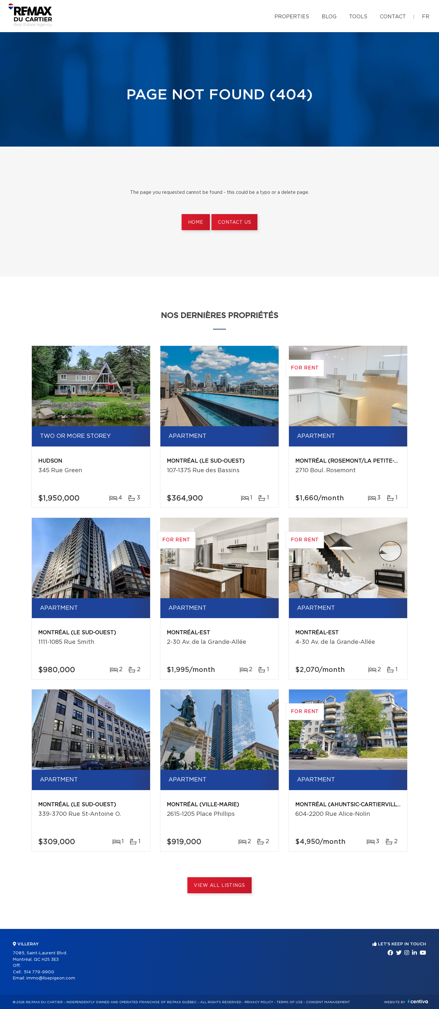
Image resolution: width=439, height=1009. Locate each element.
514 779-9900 (39, 972)
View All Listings (219, 885)
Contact (393, 16)
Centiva (418, 1001)
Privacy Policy (259, 1002)
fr (425, 16)
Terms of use (289, 1002)
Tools (358, 16)
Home (195, 222)
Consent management (328, 1002)
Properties (291, 16)
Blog (329, 16)
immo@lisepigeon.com (50, 978)
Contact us (234, 222)
